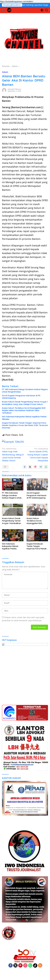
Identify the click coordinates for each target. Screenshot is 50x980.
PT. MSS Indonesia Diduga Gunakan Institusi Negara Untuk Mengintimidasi (25, 390)
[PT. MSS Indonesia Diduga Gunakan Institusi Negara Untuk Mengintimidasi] (12, 484)
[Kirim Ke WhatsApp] (46, 467)
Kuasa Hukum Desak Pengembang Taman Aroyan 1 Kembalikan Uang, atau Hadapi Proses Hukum (25, 403)
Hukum (5, 72)
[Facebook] (10, 965)
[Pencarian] (46, 10)
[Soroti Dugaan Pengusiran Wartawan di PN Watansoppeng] (37, 484)
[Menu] (4, 10)
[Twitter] (15, 965)
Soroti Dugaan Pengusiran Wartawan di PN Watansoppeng (21, 396)
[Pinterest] (20, 965)
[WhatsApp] (30, 965)
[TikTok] (35, 965)
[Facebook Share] (25, 467)
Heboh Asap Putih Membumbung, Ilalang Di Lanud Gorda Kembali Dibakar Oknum (13, 454)
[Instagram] (25, 965)
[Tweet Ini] (30, 467)
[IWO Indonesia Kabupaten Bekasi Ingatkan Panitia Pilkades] (12, 535)
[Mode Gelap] (42, 10)
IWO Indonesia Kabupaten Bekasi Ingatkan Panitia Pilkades (24, 417)
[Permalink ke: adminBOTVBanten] (4, 90)
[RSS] (40, 965)
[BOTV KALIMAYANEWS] (8, 10)
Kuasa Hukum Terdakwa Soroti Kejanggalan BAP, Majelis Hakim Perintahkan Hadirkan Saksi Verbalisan (24, 410)
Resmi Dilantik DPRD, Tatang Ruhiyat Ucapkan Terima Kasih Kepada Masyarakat (37, 454)
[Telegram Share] (41, 467)
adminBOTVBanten (14, 89)
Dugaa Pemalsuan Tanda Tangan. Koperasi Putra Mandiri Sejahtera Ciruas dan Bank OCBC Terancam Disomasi (25, 425)
